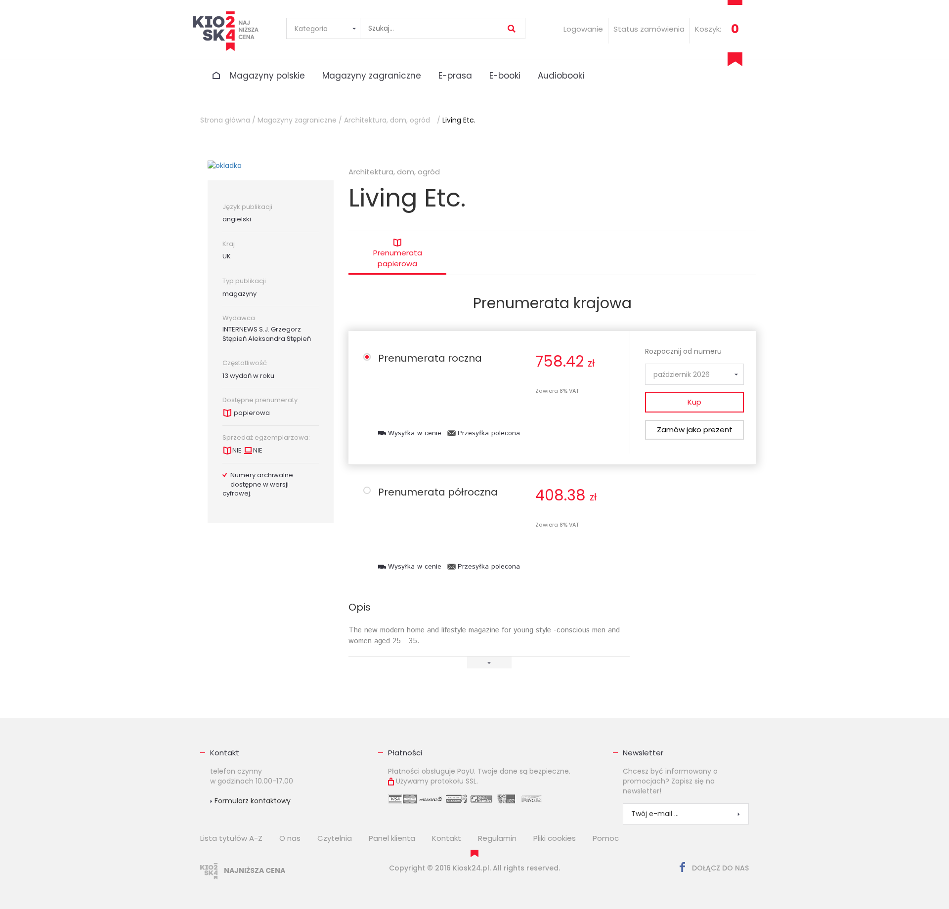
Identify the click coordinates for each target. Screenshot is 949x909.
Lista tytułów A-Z (231, 838)
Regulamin (497, 838)
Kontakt (224, 752)
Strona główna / (228, 120)
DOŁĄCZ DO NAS (719, 868)
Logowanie (583, 29)
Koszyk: (708, 29)
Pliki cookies (554, 838)
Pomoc (606, 838)
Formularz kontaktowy (252, 801)
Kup (694, 402)
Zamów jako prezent (695, 429)
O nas (290, 838)
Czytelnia (334, 838)
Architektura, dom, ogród (387, 120)
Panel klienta (392, 838)
